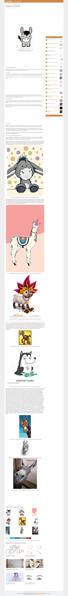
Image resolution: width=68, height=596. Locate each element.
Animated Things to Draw (10, 582)
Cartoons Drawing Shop (52, 99)
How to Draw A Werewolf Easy (31, 555)
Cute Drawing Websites (52, 47)
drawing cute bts (16, 540)
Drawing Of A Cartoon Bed (10, 555)
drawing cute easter (29, 540)
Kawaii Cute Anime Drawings (53, 80)
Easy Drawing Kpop (51, 73)
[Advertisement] (25, 16)
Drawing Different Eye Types (30, 582)
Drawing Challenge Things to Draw (12, 569)
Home (14, 1)
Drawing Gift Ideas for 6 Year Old (53, 69)
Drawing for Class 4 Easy (52, 58)
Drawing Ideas (19, 1)
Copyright (31, 591)
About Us (39, 591)
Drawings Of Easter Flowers (52, 107)
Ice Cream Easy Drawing (52, 92)
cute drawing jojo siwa (10, 540)
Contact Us (27, 591)
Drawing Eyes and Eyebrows (52, 43)
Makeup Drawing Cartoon (30, 569)
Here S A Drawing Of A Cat (52, 77)
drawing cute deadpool (22, 540)
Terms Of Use (35, 591)
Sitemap (24, 591)
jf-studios (9, 1)
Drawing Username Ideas (52, 39)
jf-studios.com (8, 323)
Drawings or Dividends (52, 103)
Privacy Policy (43, 591)
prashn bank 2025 (42, 594)
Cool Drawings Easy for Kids (52, 62)
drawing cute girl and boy (36, 540)
